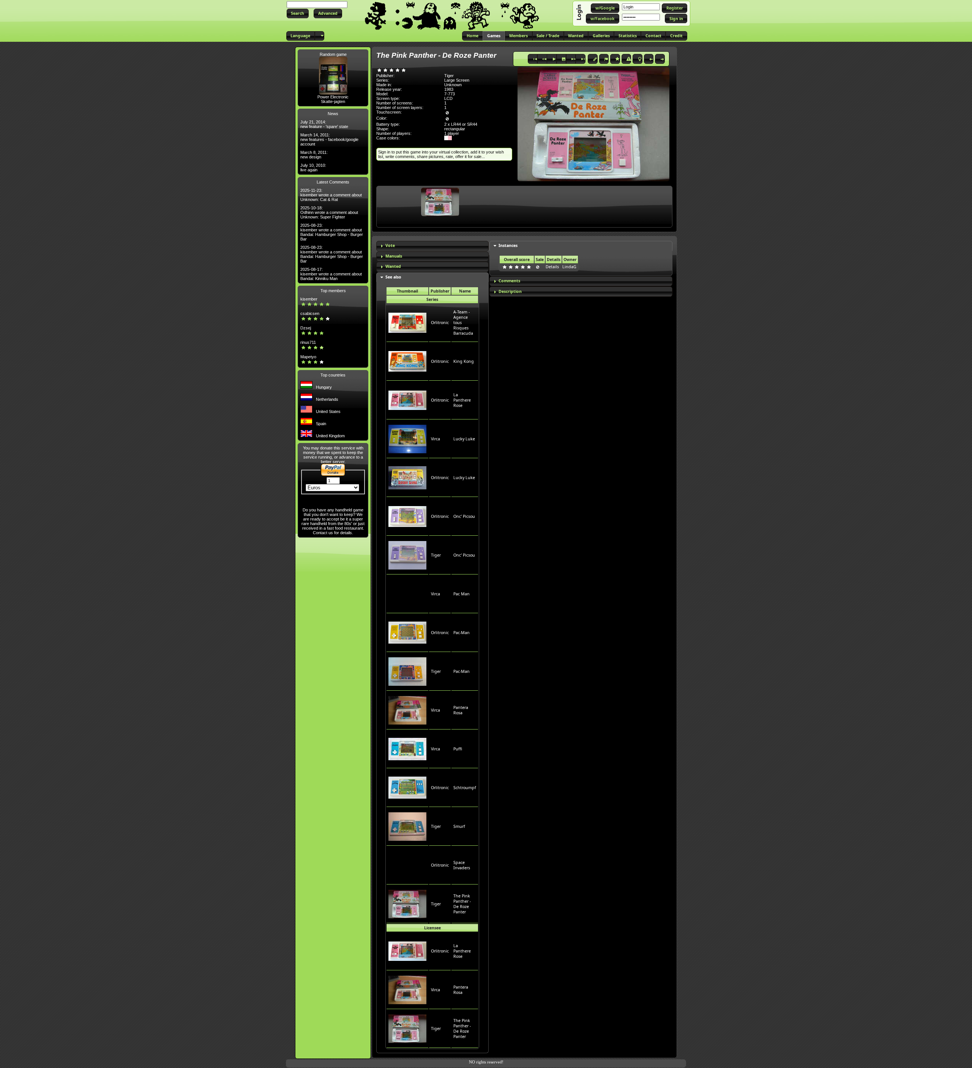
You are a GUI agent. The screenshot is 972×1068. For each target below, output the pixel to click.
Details (552, 266)
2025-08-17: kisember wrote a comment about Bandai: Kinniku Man (331, 274)
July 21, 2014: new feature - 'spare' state (324, 124)
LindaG (569, 266)
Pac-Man (461, 632)
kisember (308, 299)
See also (393, 277)
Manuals (393, 256)
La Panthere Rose (462, 400)
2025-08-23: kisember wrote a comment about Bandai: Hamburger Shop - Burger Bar (331, 232)
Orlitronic (440, 322)
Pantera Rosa (460, 710)
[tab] (432, 246)
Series (432, 299)
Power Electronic (333, 97)
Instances (508, 245)
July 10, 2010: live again (313, 167)
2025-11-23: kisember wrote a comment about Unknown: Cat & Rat (331, 195)
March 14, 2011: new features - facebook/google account (329, 139)
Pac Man (461, 593)
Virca (435, 438)
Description (510, 291)
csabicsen (309, 313)
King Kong (463, 361)
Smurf (459, 826)
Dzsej (305, 328)
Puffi (457, 749)
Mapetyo (308, 356)
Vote (390, 245)
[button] (298, 13)
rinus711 (308, 342)
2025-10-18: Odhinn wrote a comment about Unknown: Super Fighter (329, 212)
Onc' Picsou (464, 516)
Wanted (393, 266)
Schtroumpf (464, 787)
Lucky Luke (464, 438)
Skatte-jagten (333, 101)
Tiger (436, 555)
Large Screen (456, 80)
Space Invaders (461, 865)
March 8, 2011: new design (314, 154)
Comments (509, 280)
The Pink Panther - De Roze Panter (462, 904)
